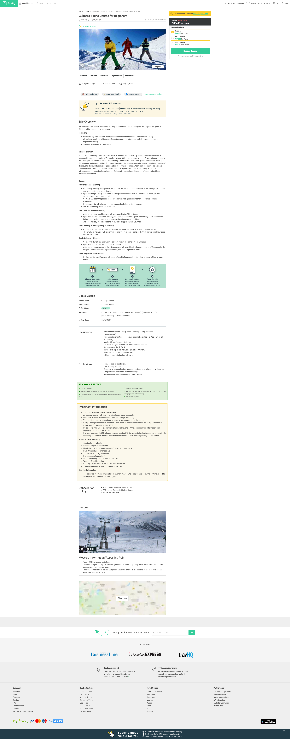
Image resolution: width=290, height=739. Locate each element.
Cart (277, 3)
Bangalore (151, 697)
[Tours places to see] (9, 3)
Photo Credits (18, 706)
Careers (16, 709)
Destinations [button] (255, 3)
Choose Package (177, 27)
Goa (148, 709)
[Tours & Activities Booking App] (211, 721)
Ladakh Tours (85, 711)
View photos (157, 67)
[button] (267, 3)
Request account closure (23, 711)
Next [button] (153, 532)
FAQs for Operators (221, 703)
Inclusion (94, 76)
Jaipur (149, 703)
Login (287, 3)
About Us (16, 692)
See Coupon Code (200, 14)
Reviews (16, 697)
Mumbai (150, 700)
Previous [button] (91, 532)
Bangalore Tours (86, 700)
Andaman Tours (86, 709)
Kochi (149, 706)
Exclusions (104, 76)
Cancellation (129, 76)
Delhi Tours (84, 694)
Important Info (117, 76)
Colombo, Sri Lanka (154, 692)
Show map (122, 598)
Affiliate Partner (220, 694)
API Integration (219, 700)
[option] (122, 532)
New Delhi (151, 694)
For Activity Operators (236, 3)
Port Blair (150, 711)
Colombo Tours (86, 692)
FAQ (14, 703)
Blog (15, 694)
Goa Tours (84, 703)
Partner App (218, 706)
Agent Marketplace (221, 697)
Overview (83, 76)
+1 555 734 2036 (121, 677)
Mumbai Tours (86, 697)
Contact (16, 700)
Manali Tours (85, 706)
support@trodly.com (123, 674)
